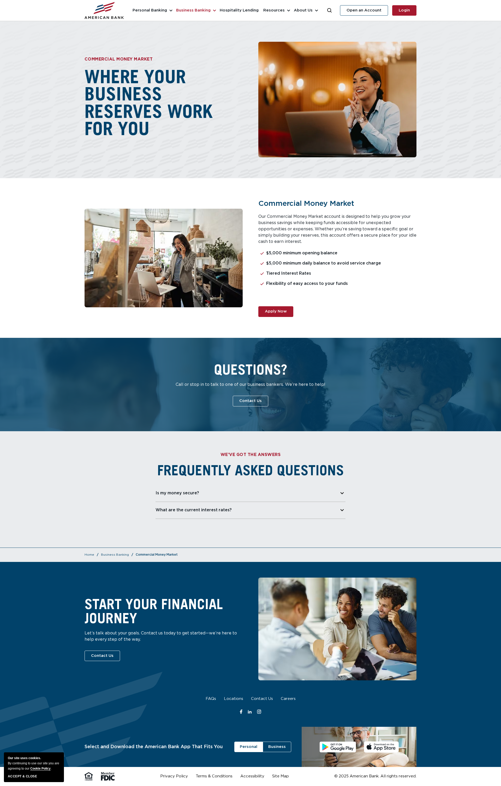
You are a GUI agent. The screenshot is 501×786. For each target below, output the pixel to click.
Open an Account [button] (367, 12)
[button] (329, 10)
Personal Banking (150, 10)
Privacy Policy (174, 777)
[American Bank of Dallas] (104, 10)
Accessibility (252, 777)
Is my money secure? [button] (177, 493)
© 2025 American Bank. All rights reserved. (375, 776)
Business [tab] (277, 746)
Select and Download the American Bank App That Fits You (154, 747)
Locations (233, 699)
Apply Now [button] (279, 313)
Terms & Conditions (214, 777)
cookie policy (40, 768)
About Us (303, 10)
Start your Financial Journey (154, 611)
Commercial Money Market (119, 59)
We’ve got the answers (250, 455)
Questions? (250, 369)
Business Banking (193, 10)
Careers (288, 699)
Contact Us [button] (253, 401)
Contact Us (262, 699)
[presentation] (359, 747)
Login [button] (407, 12)
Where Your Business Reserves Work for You (149, 102)
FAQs (211, 699)
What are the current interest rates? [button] (194, 510)
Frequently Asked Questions (250, 470)
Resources (274, 10)
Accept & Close (22, 776)
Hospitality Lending (239, 10)
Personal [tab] (248, 746)
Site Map (280, 777)
